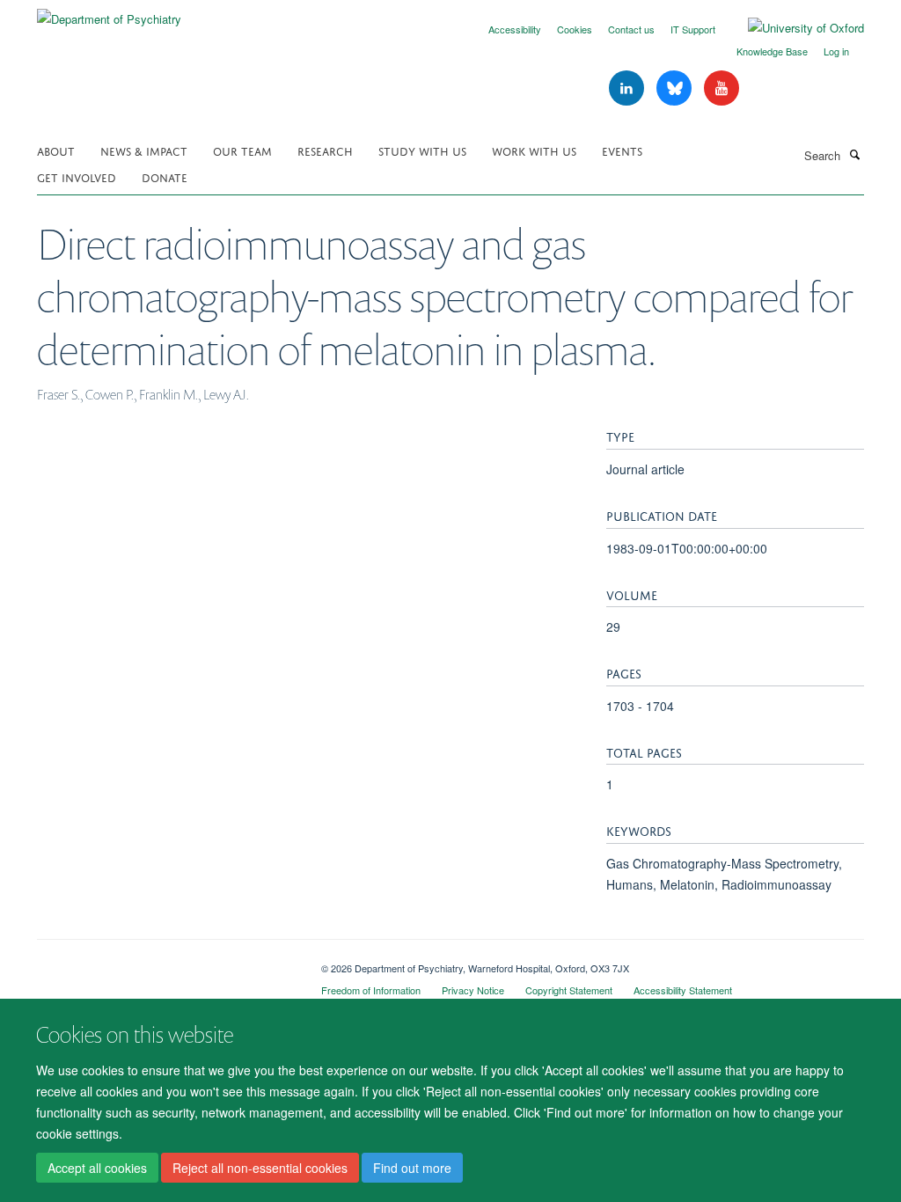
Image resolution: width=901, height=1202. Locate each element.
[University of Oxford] (793, 28)
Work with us (534, 150)
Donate (164, 176)
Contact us (631, 29)
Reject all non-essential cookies (260, 1167)
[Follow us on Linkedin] (628, 88)
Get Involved (76, 176)
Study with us (422, 150)
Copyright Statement (568, 990)
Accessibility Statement (683, 990)
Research (325, 150)
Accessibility (514, 29)
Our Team (242, 150)
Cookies (574, 29)
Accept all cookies (97, 1167)
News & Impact (143, 150)
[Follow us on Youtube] (721, 88)
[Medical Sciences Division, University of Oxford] (166, 961)
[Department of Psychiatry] (109, 12)
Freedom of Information (371, 990)
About (56, 150)
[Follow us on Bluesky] (675, 88)
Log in (836, 51)
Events (622, 150)
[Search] (854, 154)
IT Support (692, 29)
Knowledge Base (772, 51)
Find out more (412, 1167)
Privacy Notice (473, 990)
